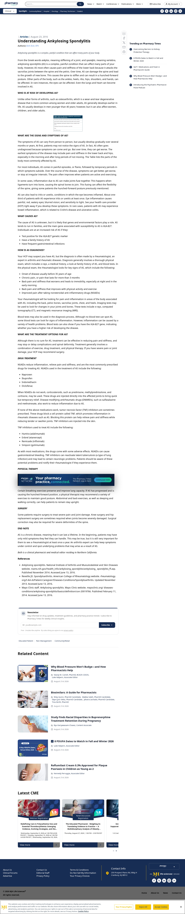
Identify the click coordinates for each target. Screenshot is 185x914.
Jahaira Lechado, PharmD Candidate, (99, 699)
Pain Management (44, 641)
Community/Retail (35, 11)
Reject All (143, 907)
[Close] (181, 907)
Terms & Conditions (79, 869)
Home (144, 893)
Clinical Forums (10, 872)
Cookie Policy (83, 911)
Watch (99, 4)
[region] (92, 907)
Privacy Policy (42, 876)
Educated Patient (26, 641)
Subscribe (105, 625)
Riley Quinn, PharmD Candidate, (67, 697)
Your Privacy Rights (124, 907)
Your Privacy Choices (80, 876)
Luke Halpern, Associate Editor (65, 677)
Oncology (54, 11)
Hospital (46, 11)
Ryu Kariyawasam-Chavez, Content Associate (72, 725)
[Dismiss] (111, 476)
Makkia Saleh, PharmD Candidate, (96, 697)
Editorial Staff (42, 872)
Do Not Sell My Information (83, 872)
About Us (7, 869)
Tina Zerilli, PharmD (60, 702)
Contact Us (41, 869)
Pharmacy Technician (67, 11)
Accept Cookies (161, 907)
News (165, 893)
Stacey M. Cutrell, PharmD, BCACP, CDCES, (71, 675)
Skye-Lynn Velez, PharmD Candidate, (67, 699)
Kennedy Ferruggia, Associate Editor (69, 773)
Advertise (7, 876)
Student (80, 11)
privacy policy (68, 630)
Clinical (8, 11)
